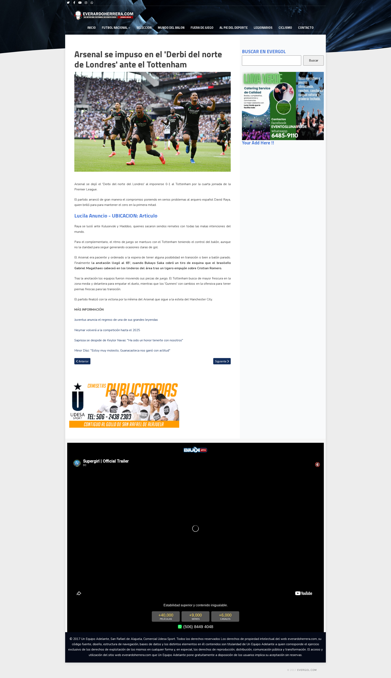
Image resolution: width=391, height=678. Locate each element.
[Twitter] (68, 3)
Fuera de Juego (202, 27)
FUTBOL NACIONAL (115, 27)
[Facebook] (74, 3)
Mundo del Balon (171, 27)
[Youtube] (80, 3)
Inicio (91, 27)
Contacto (306, 27)
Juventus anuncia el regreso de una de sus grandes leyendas (116, 320)
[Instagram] (86, 3)
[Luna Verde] (283, 106)
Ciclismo (285, 27)
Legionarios (263, 27)
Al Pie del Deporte (234, 27)
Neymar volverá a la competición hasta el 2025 (107, 330)
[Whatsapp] (92, 3)
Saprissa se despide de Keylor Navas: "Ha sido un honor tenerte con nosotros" (128, 340)
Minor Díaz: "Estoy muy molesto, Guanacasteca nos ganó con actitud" (122, 350)
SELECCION (144, 27)
